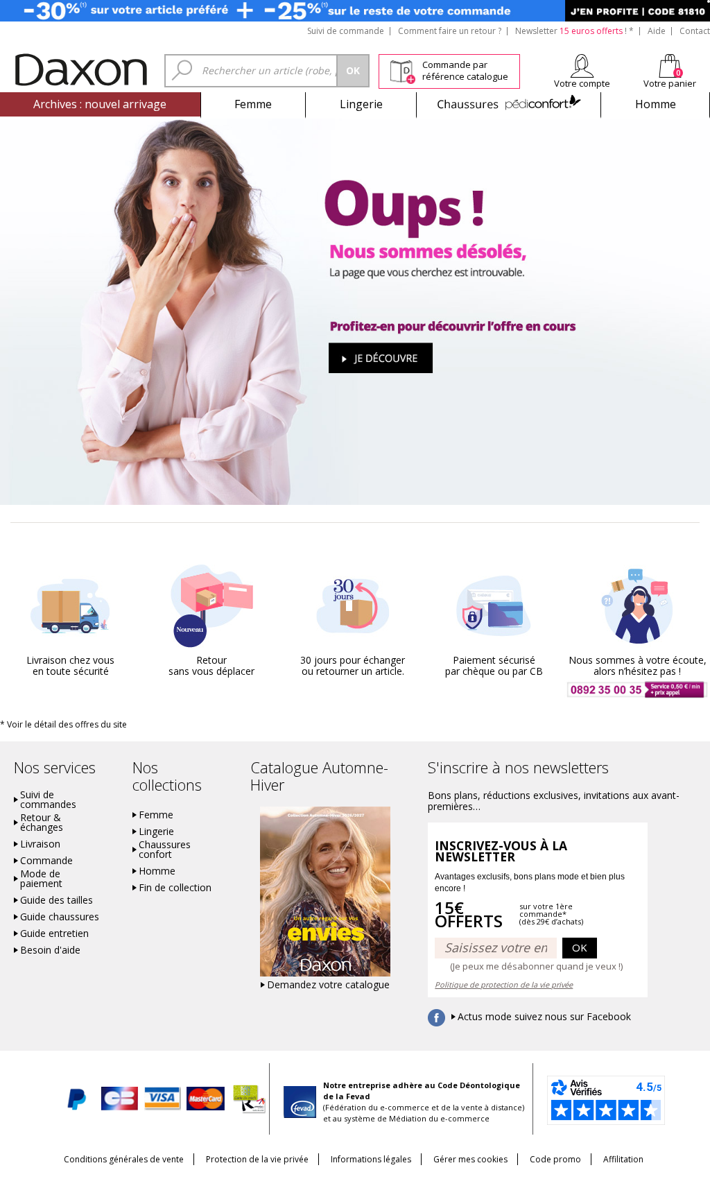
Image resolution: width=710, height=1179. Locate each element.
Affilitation (623, 1159)
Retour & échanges (41, 822)
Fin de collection (175, 888)
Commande (46, 861)
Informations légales (371, 1159)
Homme (655, 104)
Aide (657, 31)
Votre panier (669, 83)
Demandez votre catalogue (328, 985)
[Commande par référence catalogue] (402, 70)
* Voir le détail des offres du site (63, 724)
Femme (253, 104)
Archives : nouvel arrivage (99, 104)
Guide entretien (54, 933)
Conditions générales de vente (124, 1159)
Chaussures (508, 104)
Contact (694, 31)
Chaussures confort (165, 849)
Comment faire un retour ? (449, 31)
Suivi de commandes (48, 799)
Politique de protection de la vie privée (504, 984)
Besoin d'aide (50, 950)
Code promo (555, 1159)
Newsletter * (574, 31)
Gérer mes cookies (470, 1159)
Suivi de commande (345, 31)
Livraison (40, 844)
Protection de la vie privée (257, 1159)
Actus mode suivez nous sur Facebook (544, 1017)
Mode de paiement (41, 878)
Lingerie (361, 104)
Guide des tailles (56, 900)
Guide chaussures (59, 917)
